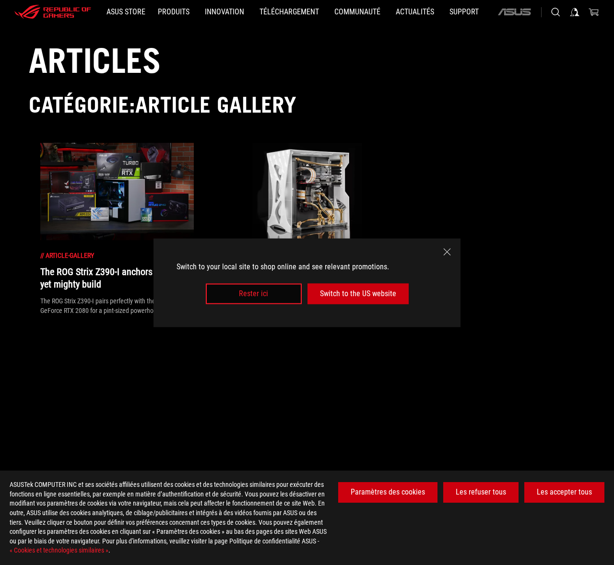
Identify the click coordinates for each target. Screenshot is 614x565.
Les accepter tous (564, 491)
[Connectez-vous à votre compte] (574, 12)
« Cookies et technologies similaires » (59, 550)
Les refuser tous (481, 491)
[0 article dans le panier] (594, 12)
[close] (447, 251)
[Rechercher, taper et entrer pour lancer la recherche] (555, 12)
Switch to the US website (358, 293)
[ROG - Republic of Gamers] (52, 12)
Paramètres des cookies (388, 491)
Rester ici (253, 293)
